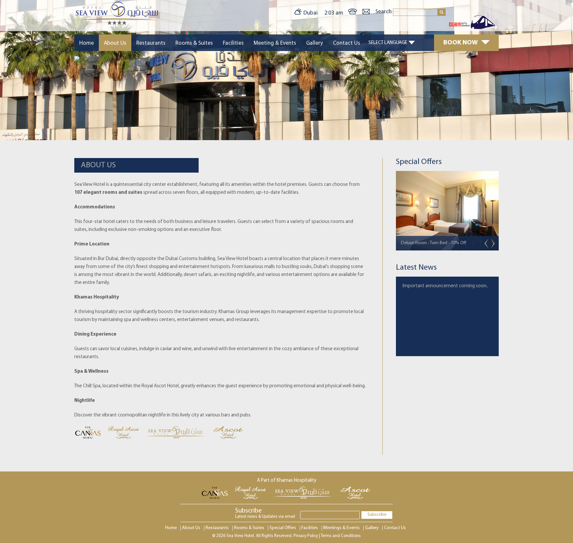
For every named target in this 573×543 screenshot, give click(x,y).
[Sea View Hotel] (116, 23)
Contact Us (346, 43)
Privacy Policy (305, 536)
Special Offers (283, 527)
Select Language (387, 42)
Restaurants (150, 43)
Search (384, 12)
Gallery (314, 43)
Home (86, 43)
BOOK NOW (460, 42)
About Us (115, 43)
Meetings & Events (341, 527)
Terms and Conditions (341, 536)
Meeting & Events (275, 43)
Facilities (233, 43)
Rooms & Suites (194, 43)
